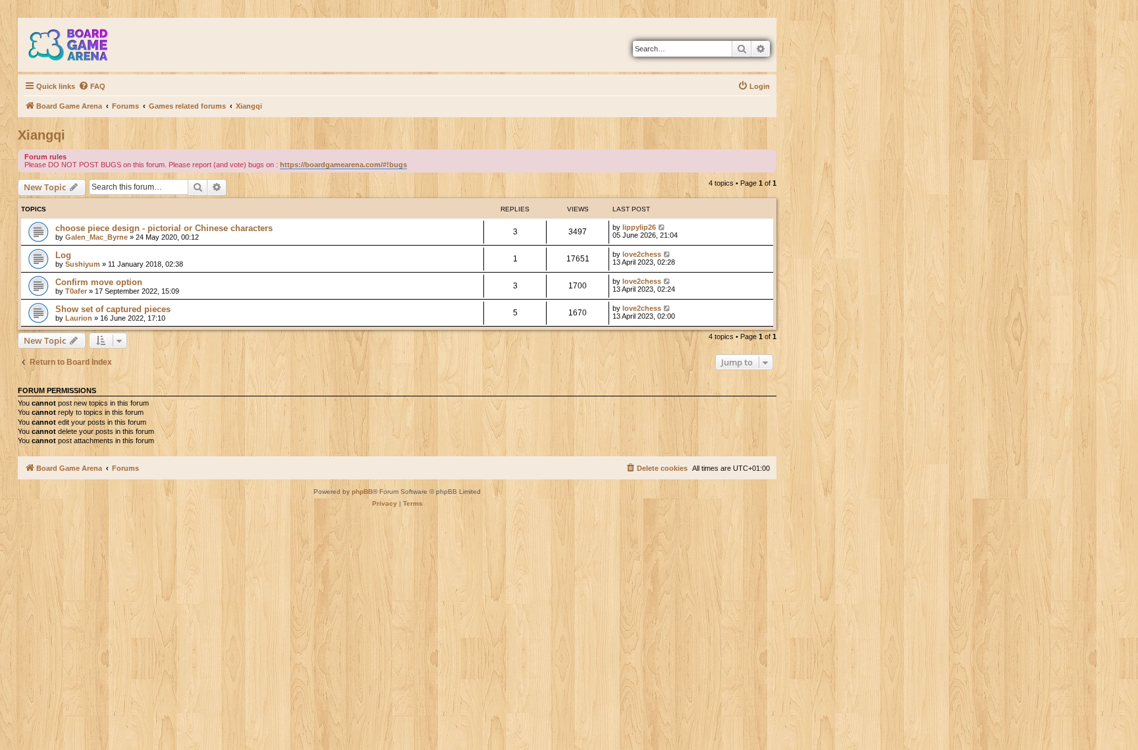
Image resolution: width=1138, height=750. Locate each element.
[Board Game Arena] (77, 44)
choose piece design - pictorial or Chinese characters (164, 228)
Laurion (78, 318)
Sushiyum (82, 264)
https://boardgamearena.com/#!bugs (343, 165)
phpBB (362, 491)
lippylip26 (639, 227)
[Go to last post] (662, 227)
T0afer (76, 291)
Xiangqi (41, 135)
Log (63, 255)
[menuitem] (91, 86)
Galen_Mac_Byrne (96, 237)
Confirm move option (98, 282)
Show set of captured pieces (113, 309)
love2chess (641, 254)
